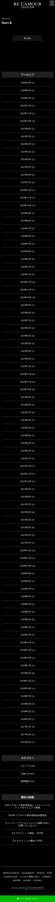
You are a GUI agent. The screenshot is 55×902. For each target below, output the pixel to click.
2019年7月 (26, 665)
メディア (24, 766)
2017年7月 (26, 726)
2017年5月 (26, 734)
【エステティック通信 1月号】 (27, 840)
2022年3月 (26, 443)
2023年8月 (26, 312)
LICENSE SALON (11, 876)
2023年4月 (26, 343)
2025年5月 (26, 151)
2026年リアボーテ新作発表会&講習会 (27, 815)
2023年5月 (26, 335)
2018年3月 (26, 711)
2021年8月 (26, 496)
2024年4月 (26, 251)
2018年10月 (26, 688)
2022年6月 (26, 420)
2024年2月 (26, 266)
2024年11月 (26, 197)
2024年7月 (26, 228)
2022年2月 (26, 450)
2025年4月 (26, 159)
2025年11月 (26, 113)
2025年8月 (26, 128)
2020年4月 (26, 611)
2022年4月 (26, 435)
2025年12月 (26, 105)
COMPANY (46, 876)
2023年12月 (26, 282)
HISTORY (17, 880)
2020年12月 (26, 550)
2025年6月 (26, 144)
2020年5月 (26, 604)
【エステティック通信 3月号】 (27, 833)
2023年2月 (26, 358)
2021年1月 (26, 542)
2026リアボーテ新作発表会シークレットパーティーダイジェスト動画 (27, 806)
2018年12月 (26, 681)
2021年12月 (26, 466)
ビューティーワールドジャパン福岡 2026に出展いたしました (27, 824)
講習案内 (25, 781)
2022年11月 (26, 382)
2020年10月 (26, 566)
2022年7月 (26, 412)
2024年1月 (26, 274)
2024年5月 (26, 243)
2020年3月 (26, 619)
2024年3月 (26, 259)
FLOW (49, 873)
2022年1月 (26, 458)
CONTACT (37, 880)
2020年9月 (26, 573)
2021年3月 (26, 535)
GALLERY (27, 880)
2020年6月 (26, 596)
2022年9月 (26, 397)
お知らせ (25, 773)
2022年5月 (26, 427)
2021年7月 (26, 504)
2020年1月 (26, 634)
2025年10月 (26, 121)
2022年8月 (26, 404)
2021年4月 (26, 527)
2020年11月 (26, 558)
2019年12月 (26, 642)
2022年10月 (26, 389)
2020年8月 (26, 581)
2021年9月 (26, 489)
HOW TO (40, 873)
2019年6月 (26, 673)
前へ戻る (27, 38)
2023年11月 (26, 289)
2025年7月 (26, 136)
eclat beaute (28, 873)
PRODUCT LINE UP (11, 873)
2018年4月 (26, 704)
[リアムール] (27, 5)
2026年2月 (26, 98)
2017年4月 (26, 742)
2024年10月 (26, 205)
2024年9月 (26, 213)
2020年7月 (26, 589)
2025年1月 (26, 182)
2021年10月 (26, 481)
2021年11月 (26, 474)
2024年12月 (26, 190)
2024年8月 (26, 220)
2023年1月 (26, 366)
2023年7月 (26, 320)
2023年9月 (26, 305)
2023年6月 (26, 328)
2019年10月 (26, 658)
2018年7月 (26, 696)
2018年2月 (26, 719)
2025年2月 (26, 174)
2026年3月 (26, 90)
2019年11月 (26, 650)
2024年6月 (26, 236)
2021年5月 (26, 519)
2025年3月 (26, 167)
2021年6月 (26, 512)
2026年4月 (26, 82)
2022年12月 (26, 374)
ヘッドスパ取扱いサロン (30, 876)
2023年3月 (26, 351)
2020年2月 (26, 627)
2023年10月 (26, 297)
